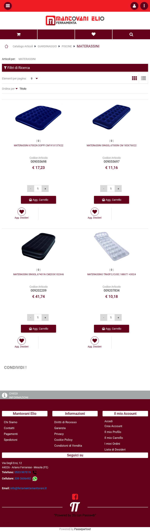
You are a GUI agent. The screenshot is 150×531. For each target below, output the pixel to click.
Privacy (59, 434)
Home (6, 46)
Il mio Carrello (113, 438)
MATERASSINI (88, 46)
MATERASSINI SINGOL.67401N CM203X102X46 (38, 274)
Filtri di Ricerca (18, 68)
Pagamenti (11, 434)
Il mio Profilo (112, 432)
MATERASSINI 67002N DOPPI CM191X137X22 (38, 145)
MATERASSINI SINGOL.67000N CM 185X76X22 (112, 145)
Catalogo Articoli (23, 46)
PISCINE (67, 46)
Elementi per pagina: (14, 78)
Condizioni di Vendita (68, 445)
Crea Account (113, 426)
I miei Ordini (112, 443)
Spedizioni (10, 440)
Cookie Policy (63, 440)
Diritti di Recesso (65, 422)
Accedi (108, 421)
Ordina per (8, 88)
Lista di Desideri (115, 449)
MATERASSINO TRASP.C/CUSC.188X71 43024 (111, 274)
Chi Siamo (10, 422)
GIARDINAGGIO (47, 46)
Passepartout (82, 529)
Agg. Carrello (40, 199)
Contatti (9, 428)
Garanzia (60, 428)
